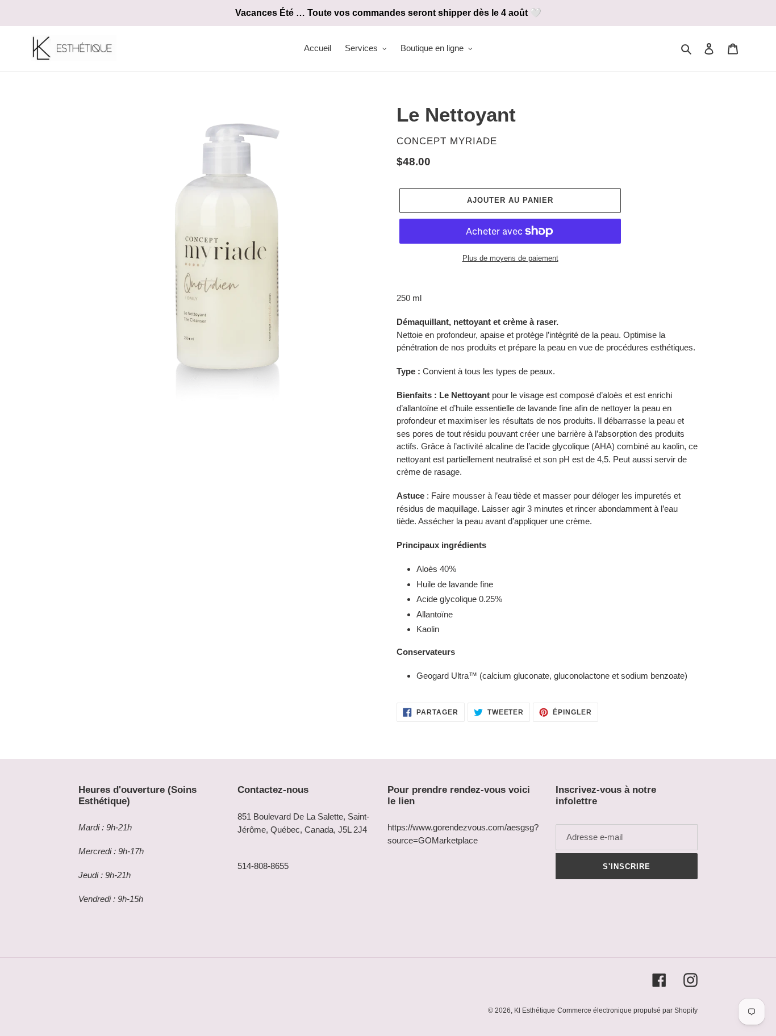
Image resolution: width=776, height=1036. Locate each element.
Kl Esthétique (534, 1010)
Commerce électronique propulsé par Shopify (627, 1010)
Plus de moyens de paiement (510, 258)
